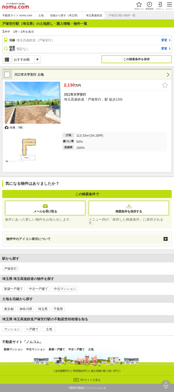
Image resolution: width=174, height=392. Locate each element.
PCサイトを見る (90, 380)
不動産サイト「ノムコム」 (22, 342)
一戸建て (32, 329)
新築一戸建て (13, 289)
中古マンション (65, 289)
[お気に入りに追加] (165, 85)
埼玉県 (43, 309)
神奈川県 (25, 309)
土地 (49, 329)
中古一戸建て (38, 289)
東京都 (9, 309)
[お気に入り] (139, 5)
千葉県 (58, 309)
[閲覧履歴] (149, 5)
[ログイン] (160, 5)
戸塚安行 (10, 268)
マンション (12, 329)
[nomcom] (15, 5)
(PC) (63, 371)
